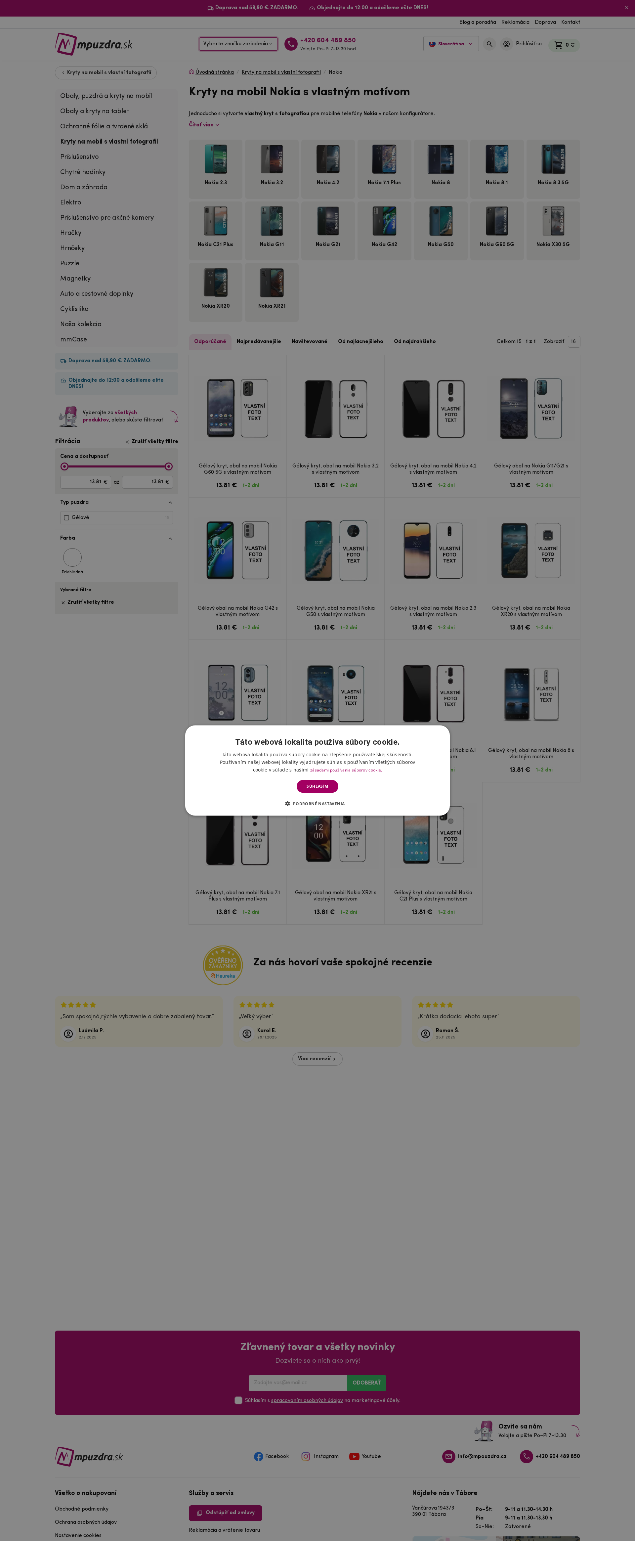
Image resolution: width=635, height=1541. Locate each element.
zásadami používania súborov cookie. (346, 770)
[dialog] (317, 771)
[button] (317, 803)
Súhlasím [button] (317, 786)
